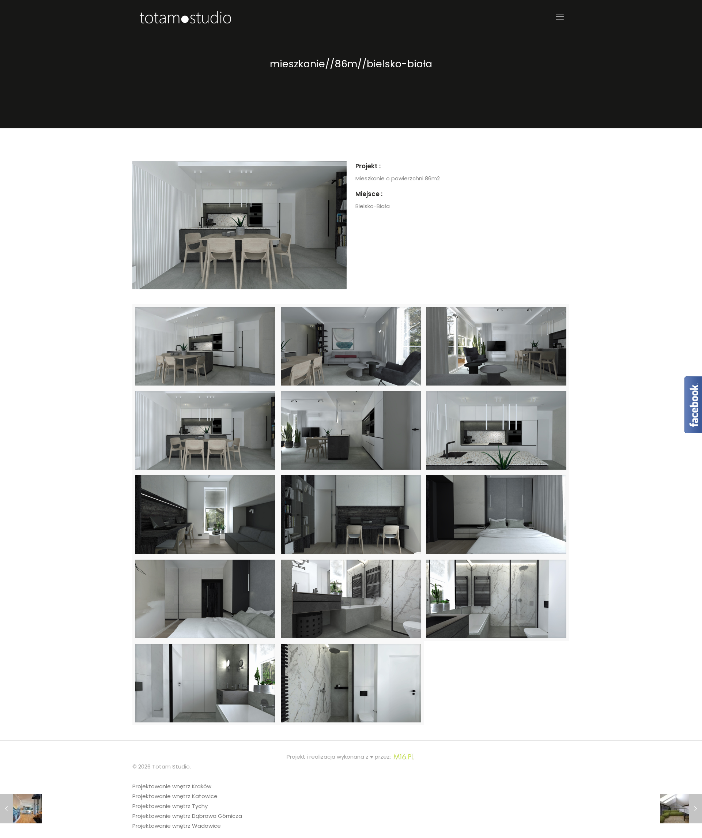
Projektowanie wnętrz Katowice (175, 796)
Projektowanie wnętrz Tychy (170, 806)
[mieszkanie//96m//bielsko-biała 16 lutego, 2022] (681, 808)
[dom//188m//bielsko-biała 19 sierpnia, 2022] (21, 808)
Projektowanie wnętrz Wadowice (176, 826)
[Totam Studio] (185, 16)
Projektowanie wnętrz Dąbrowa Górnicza (187, 816)
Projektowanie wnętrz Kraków (171, 786)
